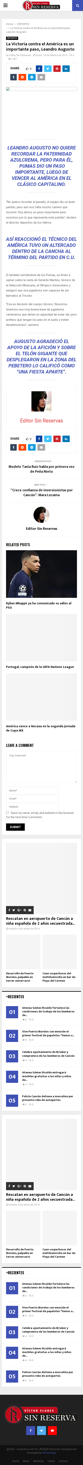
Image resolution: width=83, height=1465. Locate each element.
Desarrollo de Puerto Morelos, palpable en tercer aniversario (19, 977)
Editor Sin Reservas (20, 55)
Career (51, 1461)
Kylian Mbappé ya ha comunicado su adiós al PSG (38, 605)
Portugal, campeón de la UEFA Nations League (40, 667)
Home (15, 1461)
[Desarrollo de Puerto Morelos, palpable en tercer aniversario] (23, 952)
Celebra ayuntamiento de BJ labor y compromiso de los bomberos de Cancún (48, 1054)
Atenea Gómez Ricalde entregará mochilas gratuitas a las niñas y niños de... (46, 1076)
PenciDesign (49, 1452)
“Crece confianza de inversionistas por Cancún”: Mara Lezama (41, 492)
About (26, 1461)
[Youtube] (52, 1430)
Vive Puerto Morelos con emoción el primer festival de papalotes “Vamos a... (48, 1033)
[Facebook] (30, 1430)
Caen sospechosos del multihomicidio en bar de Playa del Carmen (59, 977)
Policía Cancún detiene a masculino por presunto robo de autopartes (47, 1098)
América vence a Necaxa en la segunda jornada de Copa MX (40, 728)
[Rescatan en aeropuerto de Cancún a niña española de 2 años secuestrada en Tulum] (41, 878)
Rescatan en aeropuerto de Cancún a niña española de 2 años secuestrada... (40, 921)
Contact (63, 1461)
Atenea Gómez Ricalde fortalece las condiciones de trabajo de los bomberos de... (48, 1011)
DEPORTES (12, 38)
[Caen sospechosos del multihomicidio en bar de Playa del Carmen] (60, 952)
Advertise (38, 1461)
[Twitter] (41, 1430)
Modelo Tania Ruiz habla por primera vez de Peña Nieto (41, 469)
